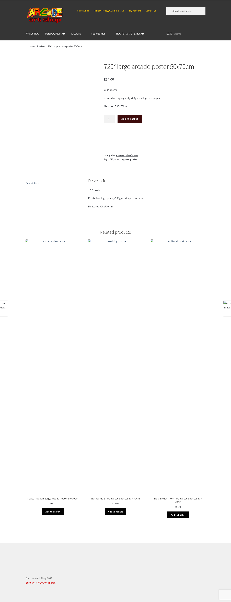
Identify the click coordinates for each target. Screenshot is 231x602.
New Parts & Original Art (130, 33)
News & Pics (83, 10)
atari (117, 159)
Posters (41, 46)
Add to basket (129, 118)
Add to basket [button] (52, 511)
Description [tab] (32, 183)
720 (111, 159)
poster (133, 159)
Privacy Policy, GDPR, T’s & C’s (109, 10)
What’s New (32, 33)
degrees (125, 159)
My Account (135, 10)
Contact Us (150, 10)
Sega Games (98, 33)
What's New (131, 155)
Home (32, 46)
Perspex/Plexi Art (55, 33)
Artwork (76, 33)
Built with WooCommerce (40, 582)
